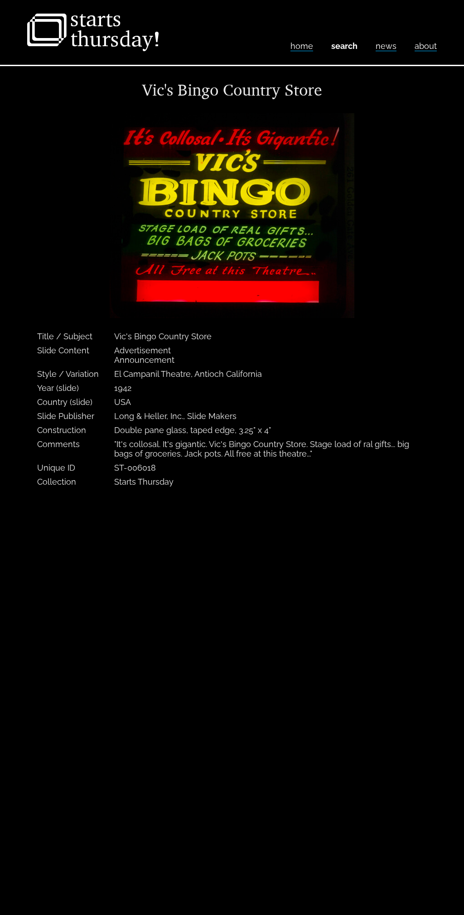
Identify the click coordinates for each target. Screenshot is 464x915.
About (426, 46)
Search (344, 46)
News (386, 46)
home (301, 46)
